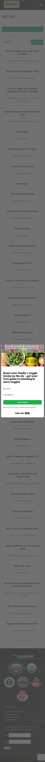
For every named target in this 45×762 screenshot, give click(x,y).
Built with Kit (22, 413)
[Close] (41, 348)
